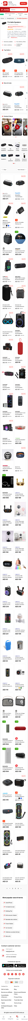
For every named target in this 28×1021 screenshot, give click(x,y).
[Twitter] (12, 974)
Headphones (10, 18)
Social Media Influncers (4, 996)
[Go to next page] (21, 888)
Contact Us (4, 986)
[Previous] (2, 128)
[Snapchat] (23, 974)
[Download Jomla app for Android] (8, 965)
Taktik (3, 1003)
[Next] (25, 128)
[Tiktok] (16, 974)
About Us (16, 986)
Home (2, 18)
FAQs (15, 1006)
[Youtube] (19, 974)
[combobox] (17, 9)
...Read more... (14, 37)
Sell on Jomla (4, 989)
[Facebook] (5, 974)
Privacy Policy (18, 997)
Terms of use (17, 1003)
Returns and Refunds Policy (20, 993)
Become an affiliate (6, 992)
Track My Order (18, 1000)
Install (23, 3)
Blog (15, 989)
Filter (5, 170)
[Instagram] (8, 974)
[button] (7, 124)
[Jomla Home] (5, 10)
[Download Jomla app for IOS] (20, 965)
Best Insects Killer (6, 1000)
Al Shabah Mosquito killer (6, 1007)
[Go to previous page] (7, 888)
